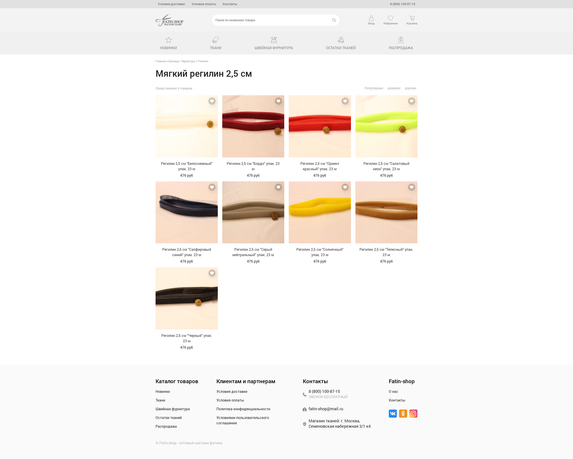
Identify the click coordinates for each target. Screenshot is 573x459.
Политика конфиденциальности (243, 408)
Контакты (230, 4)
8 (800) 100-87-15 (402, 4)
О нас (393, 391)
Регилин (203, 61)
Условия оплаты (204, 4)
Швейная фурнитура (173, 408)
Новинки (163, 391)
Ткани (160, 400)
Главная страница (167, 61)
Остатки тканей (169, 417)
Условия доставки (171, 4)
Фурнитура (188, 61)
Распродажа (166, 426)
